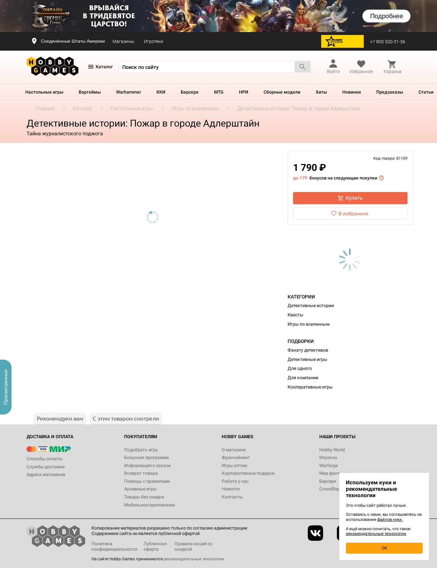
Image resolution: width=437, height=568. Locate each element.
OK (384, 548)
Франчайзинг (236, 457)
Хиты (321, 92)
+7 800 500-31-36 (387, 41)
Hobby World (332, 449)
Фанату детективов (308, 350)
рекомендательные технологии (194, 558)
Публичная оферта (155, 546)
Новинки (351, 92)
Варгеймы (90, 92)
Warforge (328, 465)
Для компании (303, 377)
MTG (219, 92)
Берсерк (190, 92)
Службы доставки (46, 466)
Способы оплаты (44, 458)
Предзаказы (389, 92)
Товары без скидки (144, 496)
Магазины (123, 41)
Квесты (295, 314)
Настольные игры (44, 92)
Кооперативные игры (310, 386)
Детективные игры (307, 359)
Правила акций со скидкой (193, 546)
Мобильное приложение (149, 504)
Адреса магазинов (46, 474)
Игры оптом (234, 465)
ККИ (160, 92)
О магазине (234, 449)
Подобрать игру (141, 449)
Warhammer (128, 92)
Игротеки (153, 41)
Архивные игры (140, 488)
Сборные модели (282, 92)
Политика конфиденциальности (114, 546)
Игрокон (328, 457)
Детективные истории (311, 305)
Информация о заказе (147, 465)
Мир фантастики (336, 473)
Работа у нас (235, 481)
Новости (231, 488)
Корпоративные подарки (248, 473)
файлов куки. (390, 519)
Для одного (300, 368)
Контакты (232, 496)
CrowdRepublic (334, 488)
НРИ (243, 92)
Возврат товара (141, 473)
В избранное (353, 214)
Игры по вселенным (309, 324)
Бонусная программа (146, 457)
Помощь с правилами (147, 481)
